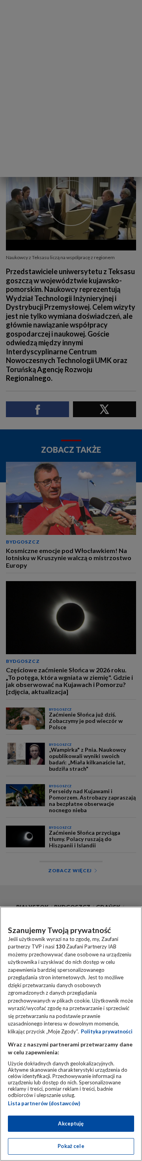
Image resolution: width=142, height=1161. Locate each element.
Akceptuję (71, 1123)
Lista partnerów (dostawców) (44, 1103)
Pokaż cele (71, 1146)
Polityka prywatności (107, 1031)
